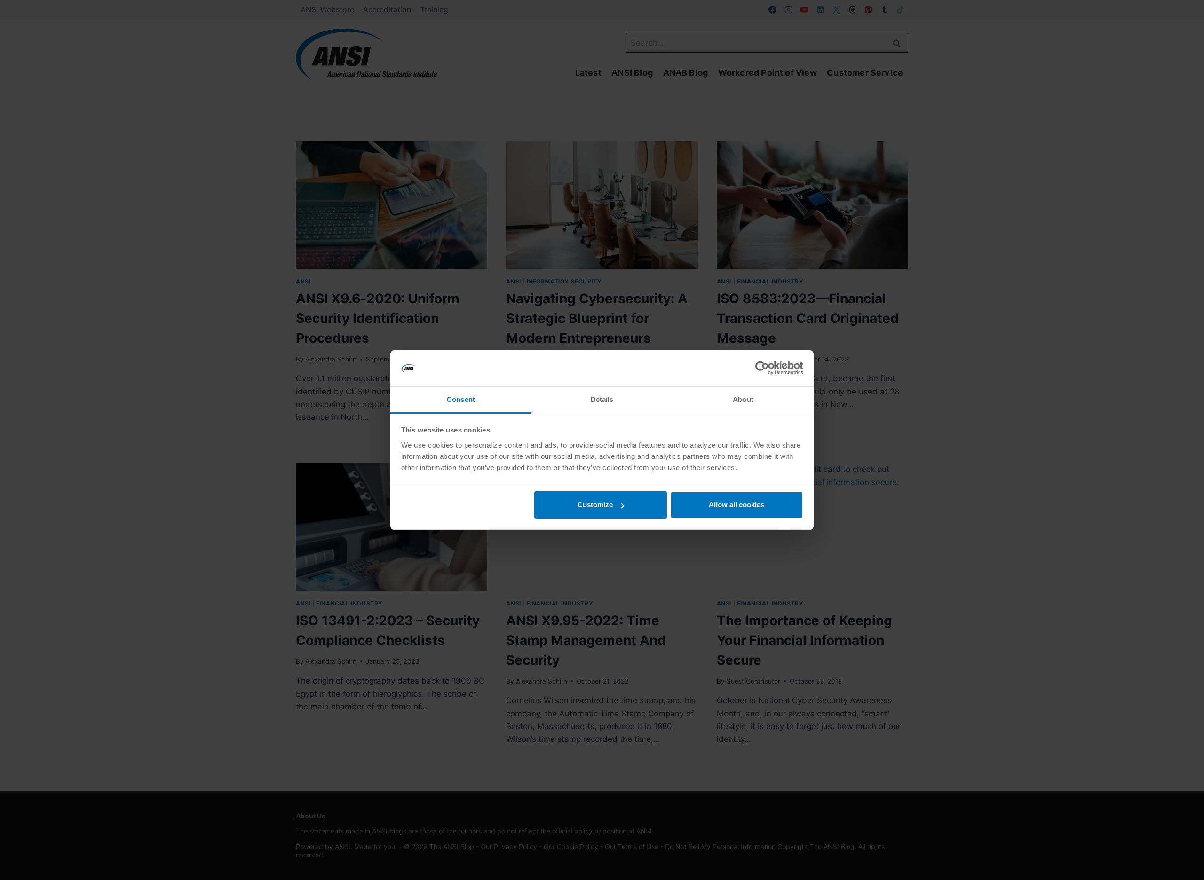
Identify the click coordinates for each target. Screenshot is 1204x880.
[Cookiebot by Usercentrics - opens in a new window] (762, 368)
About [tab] (743, 399)
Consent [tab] (461, 399)
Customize (595, 505)
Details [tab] (602, 399)
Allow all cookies (736, 505)
